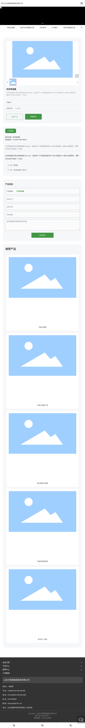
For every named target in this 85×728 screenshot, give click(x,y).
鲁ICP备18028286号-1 (42, 716)
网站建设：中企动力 (41, 718)
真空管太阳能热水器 (27, 27)
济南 (49, 718)
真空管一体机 (42, 639)
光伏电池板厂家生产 (20, 170)
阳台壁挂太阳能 (42, 483)
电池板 (15, 165)
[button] (41, 23)
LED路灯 (54, 27)
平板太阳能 (11, 27)
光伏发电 (43, 27)
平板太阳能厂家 (42, 405)
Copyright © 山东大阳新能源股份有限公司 (42, 713)
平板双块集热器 (42, 561)
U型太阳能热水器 (69, 27)
